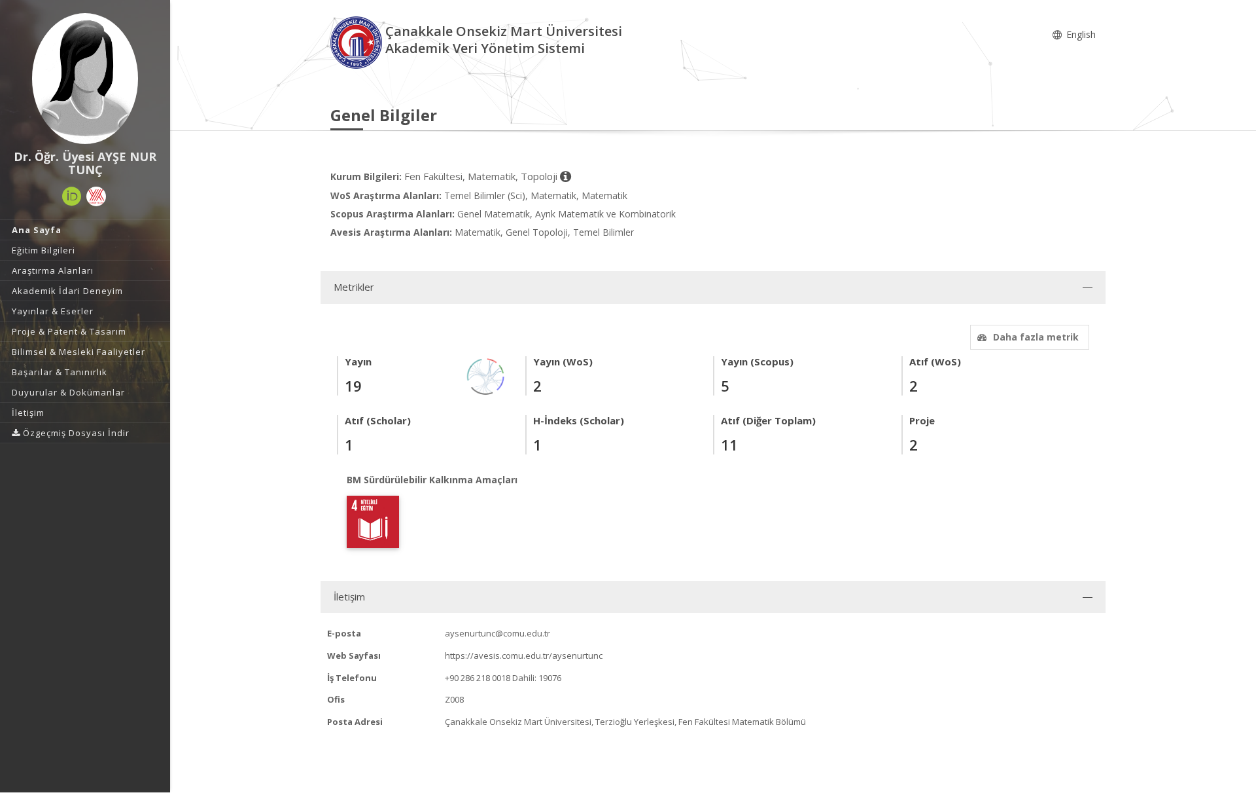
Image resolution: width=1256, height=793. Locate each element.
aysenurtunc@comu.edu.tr (497, 633)
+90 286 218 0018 (477, 678)
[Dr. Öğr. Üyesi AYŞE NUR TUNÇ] (85, 78)
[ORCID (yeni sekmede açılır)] (72, 196)
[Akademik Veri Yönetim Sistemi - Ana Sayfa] (357, 41)
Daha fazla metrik (1036, 337)
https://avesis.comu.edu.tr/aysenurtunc (523, 655)
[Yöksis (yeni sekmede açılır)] (96, 196)
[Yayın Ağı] (486, 375)
